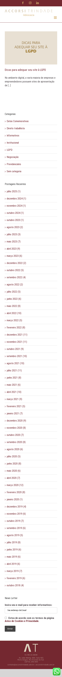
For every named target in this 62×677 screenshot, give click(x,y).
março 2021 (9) (14, 399)
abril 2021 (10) (14, 391)
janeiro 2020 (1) (15, 499)
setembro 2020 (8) (16, 442)
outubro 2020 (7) (15, 434)
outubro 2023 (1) (15, 220)
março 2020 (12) (15, 485)
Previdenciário (14, 164)
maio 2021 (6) (14, 384)
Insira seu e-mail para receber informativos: (28, 604)
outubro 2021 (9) (15, 349)
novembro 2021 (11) (17, 341)
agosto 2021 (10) (15, 363)
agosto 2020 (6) (15, 449)
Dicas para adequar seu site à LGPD (25, 69)
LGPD (9, 149)
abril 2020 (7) (13, 477)
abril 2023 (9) (13, 248)
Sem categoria (14, 171)
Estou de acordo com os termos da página (29, 620)
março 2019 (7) (14, 571)
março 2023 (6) (14, 255)
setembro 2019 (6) (16, 528)
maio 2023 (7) (14, 241)
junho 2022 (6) (14, 298)
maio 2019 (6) (14, 556)
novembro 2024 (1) (16, 205)
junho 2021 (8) (14, 377)
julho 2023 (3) (14, 234)
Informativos (13, 135)
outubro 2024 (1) (15, 212)
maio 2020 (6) (14, 470)
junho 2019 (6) (14, 549)
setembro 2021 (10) (17, 356)
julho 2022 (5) (14, 291)
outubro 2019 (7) (15, 520)
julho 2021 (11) (14, 370)
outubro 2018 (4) (15, 585)
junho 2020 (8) (14, 463)
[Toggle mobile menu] (55, 17)
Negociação (13, 157)
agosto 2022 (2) (15, 284)
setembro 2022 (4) (16, 277)
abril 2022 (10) (14, 313)
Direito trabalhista (16, 128)
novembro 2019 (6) (16, 513)
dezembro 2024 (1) (16, 198)
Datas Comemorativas (18, 121)
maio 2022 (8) (14, 306)
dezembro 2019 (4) (16, 506)
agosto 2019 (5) (15, 535)
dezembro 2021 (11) (17, 334)
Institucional (13, 142)
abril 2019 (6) (13, 563)
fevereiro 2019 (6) (16, 578)
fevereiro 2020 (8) (16, 492)
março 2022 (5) (14, 320)
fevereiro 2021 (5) (16, 406)
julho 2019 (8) (14, 542)
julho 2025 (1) (14, 191)
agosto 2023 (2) (15, 227)
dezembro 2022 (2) (16, 263)
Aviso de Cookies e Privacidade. (22, 621)
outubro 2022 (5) (15, 270)
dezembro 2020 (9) (16, 420)
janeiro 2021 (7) (15, 413)
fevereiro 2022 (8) (16, 327)
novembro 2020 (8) (16, 427)
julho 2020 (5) (14, 456)
